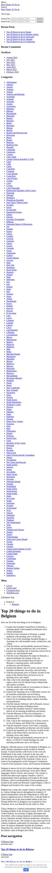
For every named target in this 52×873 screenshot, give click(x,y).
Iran (8, 282)
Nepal (8, 385)
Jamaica (9, 294)
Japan (8, 296)
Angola (9, 92)
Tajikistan (10, 515)
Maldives (10, 347)
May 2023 (10, 65)
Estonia (9, 217)
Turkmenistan (12, 537)
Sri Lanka (10, 498)
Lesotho (9, 323)
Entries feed (11, 588)
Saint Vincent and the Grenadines (20, 455)
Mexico (9, 361)
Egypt (8, 207)
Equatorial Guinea (14, 212)
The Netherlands (13, 522)
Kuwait (9, 311)
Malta (8, 352)
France (9, 231)
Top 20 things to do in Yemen (18, 32)
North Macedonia (13, 402)
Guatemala (10, 253)
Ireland (9, 287)
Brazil (8, 137)
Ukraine (9, 546)
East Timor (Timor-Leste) (17, 202)
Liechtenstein (12, 330)
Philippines (11, 431)
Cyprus (9, 186)
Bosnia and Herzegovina (16, 133)
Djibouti (9, 195)
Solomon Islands (13, 481)
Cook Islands (11, 174)
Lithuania (10, 332)
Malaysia (10, 344)
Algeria (9, 87)
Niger (8, 395)
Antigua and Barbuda (15, 94)
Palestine (10, 416)
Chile (8, 164)
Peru (8, 428)
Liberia (9, 325)
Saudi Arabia (11, 465)
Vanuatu (9, 561)
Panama (9, 419)
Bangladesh (11, 113)
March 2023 (11, 69)
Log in (9, 585)
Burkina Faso (12, 145)
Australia (10, 101)
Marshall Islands (13, 354)
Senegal (9, 467)
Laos (8, 315)
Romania (10, 445)
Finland (9, 229)
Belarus (9, 118)
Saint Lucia (11, 453)
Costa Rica (11, 176)
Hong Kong (11, 270)
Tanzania (10, 517)
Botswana (10, 135)
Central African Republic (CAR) (20, 159)
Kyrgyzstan (11, 313)
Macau (9, 337)
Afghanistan (11, 82)
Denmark (10, 193)
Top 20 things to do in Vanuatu (19, 39)
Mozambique (11, 376)
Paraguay (10, 424)
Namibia (10, 380)
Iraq (8, 284)
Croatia (9, 181)
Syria (8, 510)
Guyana (9, 260)
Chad (8, 161)
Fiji (7, 226)
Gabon (9, 234)
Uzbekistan (11, 558)
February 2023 (12, 72)
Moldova (10, 364)
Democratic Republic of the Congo (21, 190)
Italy (8, 291)
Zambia (9, 573)
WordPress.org (12, 593)
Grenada (10, 248)
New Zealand (12, 390)
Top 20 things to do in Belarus (17, 849)
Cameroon (10, 152)
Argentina (10, 97)
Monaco (9, 366)
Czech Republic (13, 188)
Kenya (9, 303)
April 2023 (11, 67)
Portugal (9, 436)
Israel (8, 289)
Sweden (9, 505)
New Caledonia (13, 388)
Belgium (10, 121)
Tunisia (9, 532)
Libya (8, 327)
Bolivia (9, 130)
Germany (10, 241)
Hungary (10, 272)
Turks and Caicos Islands (16, 539)
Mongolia (10, 368)
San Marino (11, 460)
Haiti (8, 263)
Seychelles (10, 472)
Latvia (9, 318)
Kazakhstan (11, 301)
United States (12, 554)
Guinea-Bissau (12, 258)
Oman (9, 409)
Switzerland (11, 508)
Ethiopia (9, 222)
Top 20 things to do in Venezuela (20, 37)
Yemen (9, 570)
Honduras (10, 267)
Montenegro (11, 371)
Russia (9, 448)
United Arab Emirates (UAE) (18, 549)
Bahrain (9, 111)
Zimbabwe (10, 575)
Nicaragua (10, 392)
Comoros (10, 171)
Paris (8, 426)
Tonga (9, 527)
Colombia (10, 169)
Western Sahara (12, 568)
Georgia (9, 238)
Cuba (8, 183)
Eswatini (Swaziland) (15, 219)
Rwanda (9, 450)
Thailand (10, 520)
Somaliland (11, 486)
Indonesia (10, 279)
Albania (9, 85)
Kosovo (9, 308)
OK (26, 870)
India (8, 277)
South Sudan (11, 493)
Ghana (9, 243)
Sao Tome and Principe (16, 462)
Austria (9, 104)
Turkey (9, 534)
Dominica (10, 198)
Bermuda (10, 125)
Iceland (9, 275)
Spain (8, 496)
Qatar (8, 441)
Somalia (9, 484)
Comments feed (13, 590)
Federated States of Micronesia (19, 224)
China (8, 166)
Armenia (10, 99)
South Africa (11, 489)
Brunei (9, 140)
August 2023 (11, 57)
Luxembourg (11, 335)
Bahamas (10, 109)
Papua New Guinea (14, 421)
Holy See (10, 265)
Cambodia (10, 149)
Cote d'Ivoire (11, 178)
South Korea (11, 491)
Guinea (9, 255)
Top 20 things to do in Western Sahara (22, 34)
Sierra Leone (11, 474)
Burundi (9, 147)
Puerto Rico (11, 438)
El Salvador (11, 210)
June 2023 (10, 62)
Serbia (9, 469)
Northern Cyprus (13, 404)
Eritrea (9, 214)
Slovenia (10, 479)
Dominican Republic (15, 200)
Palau (8, 414)
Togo (8, 525)
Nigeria (9, 397)
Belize (9, 123)
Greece (9, 246)
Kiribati (9, 306)
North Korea (11, 400)
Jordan (9, 299)
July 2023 (10, 60)
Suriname (10, 503)
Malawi (9, 342)
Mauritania (10, 356)
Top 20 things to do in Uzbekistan (20, 41)
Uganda (9, 544)
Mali (8, 349)
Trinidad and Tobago (15, 530)
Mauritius (10, 359)
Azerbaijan (11, 106)
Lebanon (10, 320)
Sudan (9, 501)
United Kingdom (13, 551)
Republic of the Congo (16, 443)
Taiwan (9, 513)
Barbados (10, 116)
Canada (9, 154)
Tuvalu (9, 542)
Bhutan (9, 128)
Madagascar (11, 339)
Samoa (9, 457)
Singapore (10, 477)
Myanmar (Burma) (14, 378)
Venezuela (10, 563)
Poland (9, 433)
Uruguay (10, 556)
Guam (9, 250)
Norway (9, 407)
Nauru (9, 383)
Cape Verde (11, 157)
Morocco (10, 373)
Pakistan (9, 412)
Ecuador (9, 205)
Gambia (9, 236)
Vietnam (9, 566)
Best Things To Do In (10, 4)
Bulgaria (10, 142)
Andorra (9, 89)
